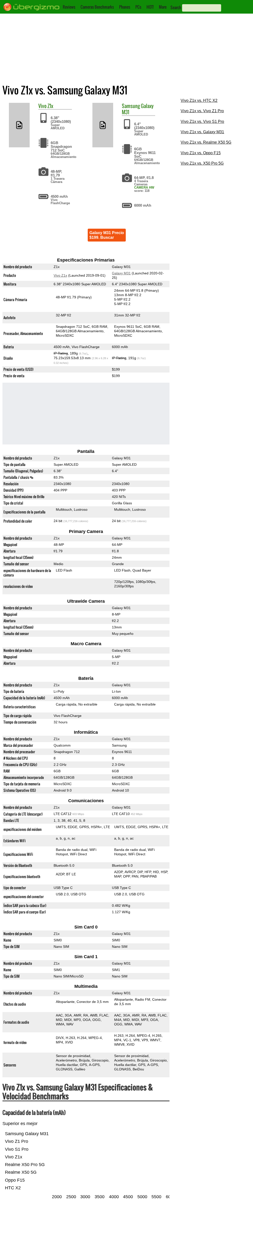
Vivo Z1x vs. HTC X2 (199, 100)
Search (175, 7)
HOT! (150, 7)
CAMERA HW (144, 187)
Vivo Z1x (60, 275)
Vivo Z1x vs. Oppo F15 (201, 153)
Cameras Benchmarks (97, 7)
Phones (124, 7)
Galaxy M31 (121, 273)
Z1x (50, 106)
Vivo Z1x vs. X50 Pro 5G (202, 163)
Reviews (69, 7)
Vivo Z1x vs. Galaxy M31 (202, 132)
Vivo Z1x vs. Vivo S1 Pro (202, 121)
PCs (138, 7)
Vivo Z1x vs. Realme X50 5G (206, 142)
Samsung (131, 106)
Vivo (42, 106)
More (163, 7)
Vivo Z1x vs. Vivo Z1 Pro (202, 111)
